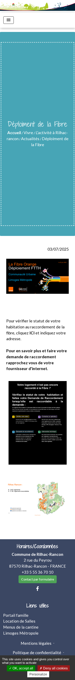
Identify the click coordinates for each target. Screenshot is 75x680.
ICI (32, 332)
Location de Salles (19, 621)
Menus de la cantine (21, 627)
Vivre (28, 132)
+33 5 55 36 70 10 (37, 572)
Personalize (38, 674)
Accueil (14, 132)
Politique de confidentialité (37, 652)
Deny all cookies (55, 668)
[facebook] (37, 588)
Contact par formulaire (37, 579)
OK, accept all (22, 668)
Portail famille (16, 615)
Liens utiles (37, 606)
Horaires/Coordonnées (37, 546)
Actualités (30, 138)
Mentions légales (36, 643)
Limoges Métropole (21, 633)
